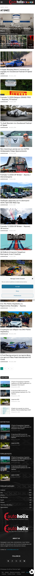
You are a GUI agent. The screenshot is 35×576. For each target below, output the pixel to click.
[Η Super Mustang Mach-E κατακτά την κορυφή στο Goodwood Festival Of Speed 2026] (16, 59)
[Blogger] (8, 561)
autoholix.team (4, 75)
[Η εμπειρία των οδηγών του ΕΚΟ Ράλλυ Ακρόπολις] (16, 319)
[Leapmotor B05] (5, 402)
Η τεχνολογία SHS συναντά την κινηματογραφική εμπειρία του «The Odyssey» (20, 392)
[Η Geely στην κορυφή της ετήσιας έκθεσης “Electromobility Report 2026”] (5, 411)
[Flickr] (16, 561)
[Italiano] (33, 2)
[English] (24, 2)
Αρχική (2, 7)
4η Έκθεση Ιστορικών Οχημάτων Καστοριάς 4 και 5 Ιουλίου (12, 253)
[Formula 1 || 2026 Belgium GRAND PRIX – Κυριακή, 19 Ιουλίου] (16, 87)
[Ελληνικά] (31, 2)
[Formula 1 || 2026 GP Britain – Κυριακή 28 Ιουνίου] (16, 216)
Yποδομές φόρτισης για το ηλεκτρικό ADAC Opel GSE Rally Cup (14, 202)
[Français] (26, 2)
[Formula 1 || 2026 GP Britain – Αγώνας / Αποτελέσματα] (16, 165)
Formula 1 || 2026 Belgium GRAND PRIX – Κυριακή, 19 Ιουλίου (15, 98)
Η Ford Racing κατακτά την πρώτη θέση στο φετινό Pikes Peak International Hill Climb (15, 357)
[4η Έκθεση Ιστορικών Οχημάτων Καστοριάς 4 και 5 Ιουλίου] (16, 242)
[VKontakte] (24, 561)
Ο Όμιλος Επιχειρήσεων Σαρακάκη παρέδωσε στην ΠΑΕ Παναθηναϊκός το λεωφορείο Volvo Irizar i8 (21, 383)
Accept (17, 286)
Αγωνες (2, 26)
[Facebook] (12, 561)
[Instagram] (20, 561)
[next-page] (11, 368)
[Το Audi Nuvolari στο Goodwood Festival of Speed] (16, 113)
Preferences (17, 295)
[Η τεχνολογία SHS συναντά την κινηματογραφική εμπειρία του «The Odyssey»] (5, 393)
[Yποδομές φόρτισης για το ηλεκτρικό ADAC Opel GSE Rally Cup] (16, 190)
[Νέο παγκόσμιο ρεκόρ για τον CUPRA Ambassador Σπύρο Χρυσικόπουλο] (16, 139)
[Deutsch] (28, 2)
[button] (32, 278)
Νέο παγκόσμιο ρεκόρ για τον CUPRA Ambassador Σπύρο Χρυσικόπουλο (14, 150)
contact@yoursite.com (13, 549)
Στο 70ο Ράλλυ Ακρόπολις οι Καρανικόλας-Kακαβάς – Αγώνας (13, 305)
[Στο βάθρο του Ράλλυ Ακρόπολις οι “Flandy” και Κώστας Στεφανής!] (16, 268)
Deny (17, 291)
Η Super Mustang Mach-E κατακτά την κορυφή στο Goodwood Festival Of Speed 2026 (16, 72)
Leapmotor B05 (15, 399)
